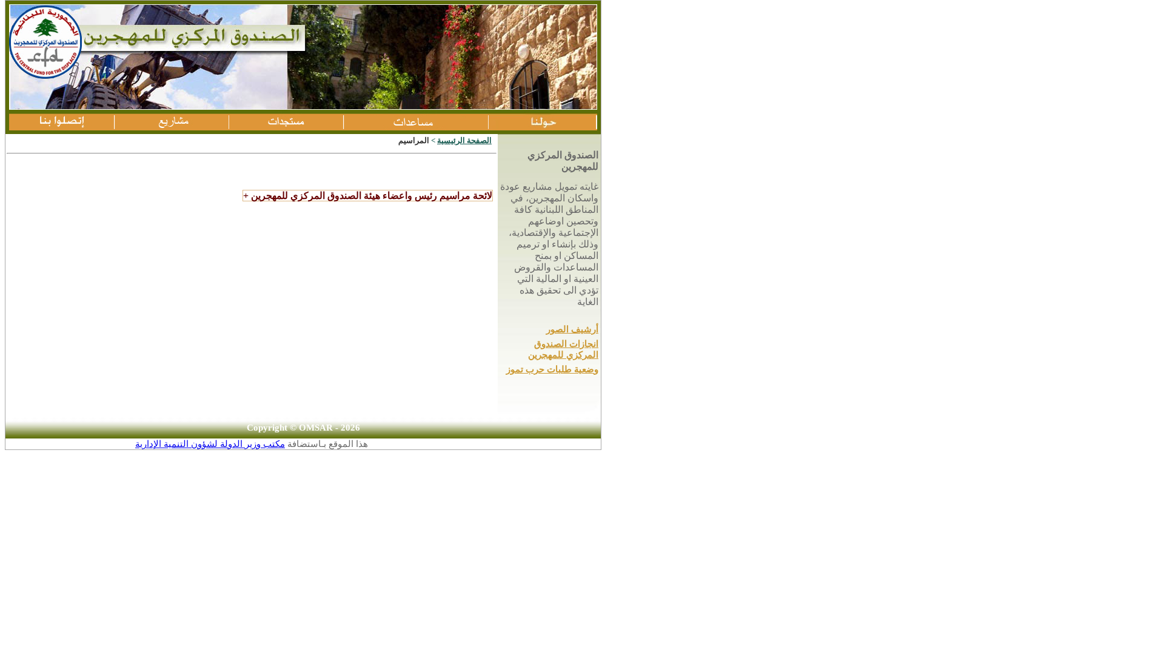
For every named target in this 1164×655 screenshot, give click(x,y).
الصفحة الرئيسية (464, 140)
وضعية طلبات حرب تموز (552, 369)
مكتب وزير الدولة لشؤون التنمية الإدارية (210, 444)
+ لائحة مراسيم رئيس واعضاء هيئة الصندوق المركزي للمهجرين (367, 195)
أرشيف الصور (572, 329)
